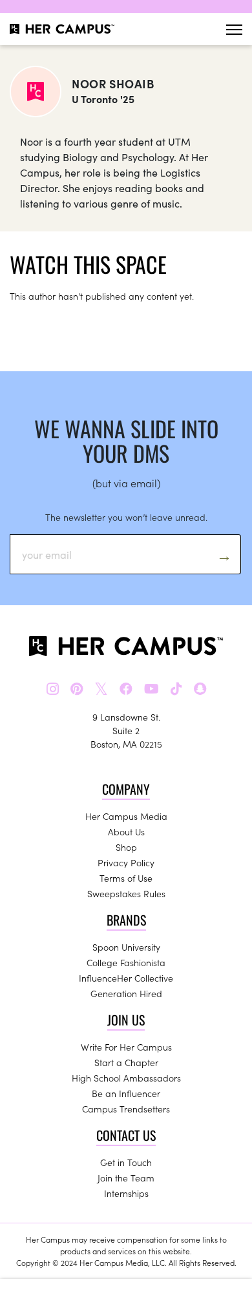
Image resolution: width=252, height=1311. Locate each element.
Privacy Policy (126, 862)
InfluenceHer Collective (126, 977)
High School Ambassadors (126, 1077)
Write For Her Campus (126, 1046)
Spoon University (126, 946)
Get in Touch (126, 1162)
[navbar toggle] (234, 29)
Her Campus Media (126, 816)
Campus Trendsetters (126, 1108)
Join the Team (126, 1177)
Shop (126, 846)
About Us (126, 831)
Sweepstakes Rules (126, 893)
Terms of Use (126, 877)
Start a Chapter (126, 1062)
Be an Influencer (126, 1093)
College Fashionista (126, 962)
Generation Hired (126, 993)
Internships (126, 1193)
